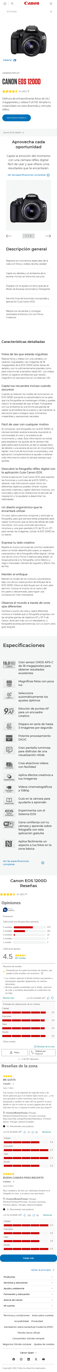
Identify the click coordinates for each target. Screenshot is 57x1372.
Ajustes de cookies (44, 1344)
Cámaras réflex (11, 73)
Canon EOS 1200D (12, 132)
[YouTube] (43, 1359)
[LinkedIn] (28, 1359)
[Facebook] (13, 1359)
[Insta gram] (21, 1359)
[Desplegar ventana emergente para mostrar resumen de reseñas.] (29, 92)
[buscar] (12, 3)
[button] (8, 236)
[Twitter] (36, 1359)
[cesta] (4, 3)
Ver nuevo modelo (16, 118)
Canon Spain (27, 1352)
